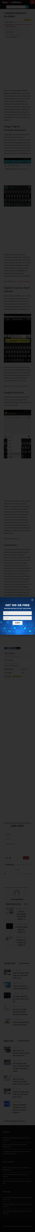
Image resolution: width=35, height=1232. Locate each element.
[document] (17, 616)
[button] (32, 600)
